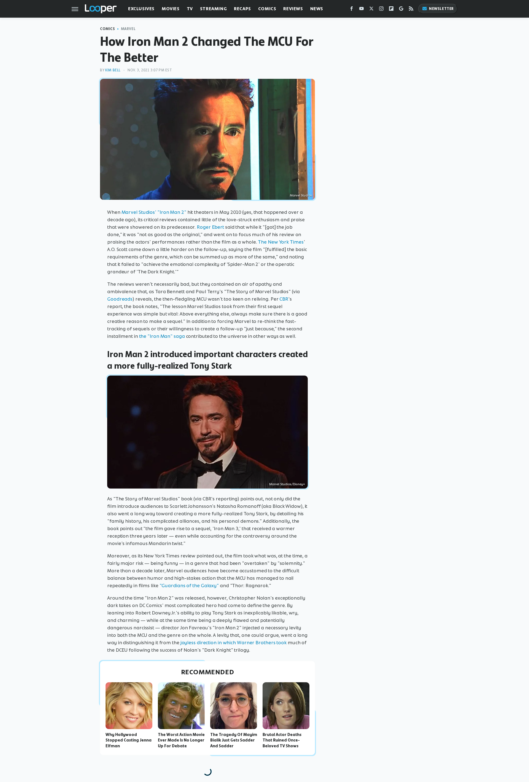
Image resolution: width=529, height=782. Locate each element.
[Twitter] (371, 10)
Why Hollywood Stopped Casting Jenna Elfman (129, 740)
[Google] (401, 10)
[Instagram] (381, 10)
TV (190, 9)
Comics (267, 9)
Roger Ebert (210, 227)
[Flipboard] (391, 10)
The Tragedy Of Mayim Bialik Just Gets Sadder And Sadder (233, 740)
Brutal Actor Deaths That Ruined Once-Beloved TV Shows (282, 740)
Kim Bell (113, 70)
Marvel (128, 29)
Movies (171, 9)
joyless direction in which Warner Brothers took (233, 642)
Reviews (293, 9)
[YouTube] (361, 10)
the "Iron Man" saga (162, 336)
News (316, 9)
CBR (283, 299)
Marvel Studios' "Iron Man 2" (154, 212)
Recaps (242, 9)
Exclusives (141, 9)
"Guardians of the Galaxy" (189, 585)
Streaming (213, 9)
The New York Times (280, 242)
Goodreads (120, 299)
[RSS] (411, 10)
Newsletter (441, 8)
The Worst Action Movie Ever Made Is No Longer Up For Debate (181, 740)
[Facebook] (351, 10)
